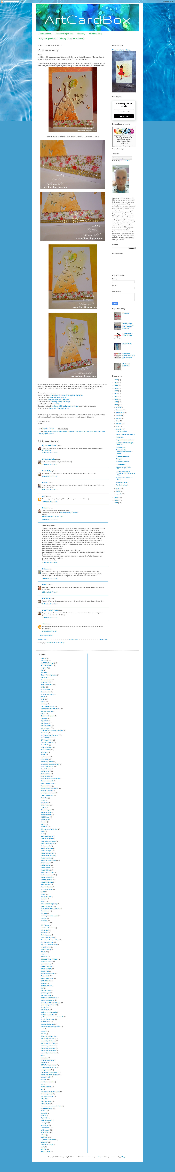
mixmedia (44, 932)
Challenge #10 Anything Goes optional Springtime (66, 395)
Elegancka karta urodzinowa (125, 440)
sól (42, 1055)
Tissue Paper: (45, 1103)
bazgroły (44, 672)
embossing (56, 431)
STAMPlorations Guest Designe (127, 334)
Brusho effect (45, 689)
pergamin (44, 983)
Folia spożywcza (46, 786)
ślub (42, 1084)
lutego (118, 491)
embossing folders (47, 761)
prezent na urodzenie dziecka (50, 1002)
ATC (42, 670)
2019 (116, 399)
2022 (116, 391)
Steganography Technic (48, 1067)
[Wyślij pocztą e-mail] (59, 429)
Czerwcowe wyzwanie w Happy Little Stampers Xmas (128, 356)
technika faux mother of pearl (50, 1091)
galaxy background (47, 795)
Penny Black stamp (47, 978)
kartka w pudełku (46, 877)
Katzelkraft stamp (46, 887)
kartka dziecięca (46, 851)
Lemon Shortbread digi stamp (50, 908)
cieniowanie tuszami (47, 706)
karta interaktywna (47, 838)
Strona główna (44, 34)
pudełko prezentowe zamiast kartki (52, 1017)
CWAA (43, 713)
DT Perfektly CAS (46, 740)
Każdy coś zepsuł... (122, 482)
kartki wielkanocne (91, 431)
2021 (116, 393)
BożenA (45, 569)
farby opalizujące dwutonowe (50, 778)
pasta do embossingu (48, 973)
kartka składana (46, 867)
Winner (43, 1135)
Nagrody (81, 34)
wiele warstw (45, 1130)
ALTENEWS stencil (47, 665)
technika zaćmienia (47, 1096)
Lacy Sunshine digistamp (49, 904)
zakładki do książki (47, 1144)
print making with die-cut (49, 1005)
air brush (44, 658)
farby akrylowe (46, 774)
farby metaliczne (46, 776)
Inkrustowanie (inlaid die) (49, 829)
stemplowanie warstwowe (49, 1072)
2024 (116, 385)
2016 (116, 497)
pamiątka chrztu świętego (49, 959)
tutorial (43, 1115)
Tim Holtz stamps (46, 1101)
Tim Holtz (44, 1098)
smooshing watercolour (48, 1050)
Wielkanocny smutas (122, 461)
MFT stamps (45, 925)
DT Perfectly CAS (46, 737)
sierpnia (119, 418)
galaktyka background (48, 793)
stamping (44, 1062)
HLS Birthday (45, 817)
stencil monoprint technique (50, 1074)
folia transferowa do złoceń (49, 788)
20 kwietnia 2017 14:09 (49, 464)
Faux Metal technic (47, 781)
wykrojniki (45, 433)
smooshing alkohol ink (48, 1041)
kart (42, 834)
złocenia (43, 1149)
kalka (43, 831)
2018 (116, 402)
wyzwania (51, 433)
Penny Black (45, 976)
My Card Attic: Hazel (49, 445)
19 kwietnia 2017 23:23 (49, 453)
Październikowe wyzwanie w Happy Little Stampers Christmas (128, 325)
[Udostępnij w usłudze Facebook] (65, 429)
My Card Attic (46, 450)
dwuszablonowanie (47, 742)
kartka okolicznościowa (67, 431)
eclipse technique (46, 747)
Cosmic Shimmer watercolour (50, 708)
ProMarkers (45, 1009)
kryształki (44, 899)
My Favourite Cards (47, 942)
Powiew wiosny (120, 447)
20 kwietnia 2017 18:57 (49, 490)
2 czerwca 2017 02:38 (49, 631)
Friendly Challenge (47, 790)
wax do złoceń (45, 1127)
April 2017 (57, 404)
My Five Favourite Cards (49, 944)
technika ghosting (46, 1094)
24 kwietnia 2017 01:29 (49, 617)
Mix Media (44, 930)
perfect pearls (45, 981)
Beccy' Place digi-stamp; (49, 675)
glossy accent (45, 805)
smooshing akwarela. (48, 1038)
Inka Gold (44, 826)
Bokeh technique (46, 680)
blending (44, 677)
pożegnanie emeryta (47, 1000)
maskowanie (45, 923)
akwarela (44, 660)
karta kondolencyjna (47, 843)
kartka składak (45, 865)
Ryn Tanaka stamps (47, 1024)
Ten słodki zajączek (122, 485)
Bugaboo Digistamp (47, 694)
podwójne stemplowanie (49, 997)
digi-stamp (44, 718)
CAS (42, 699)
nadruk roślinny (46, 949)
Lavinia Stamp (127, 343)
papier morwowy (46, 966)
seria (42, 1029)
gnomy (43, 807)
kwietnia (119, 429)
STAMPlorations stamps (49, 1065)
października (120, 412)
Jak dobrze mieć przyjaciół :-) (125, 434)
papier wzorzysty (46, 968)
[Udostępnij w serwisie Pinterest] (67, 429)
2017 (116, 405)
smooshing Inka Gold (48, 1043)
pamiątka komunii (46, 961)
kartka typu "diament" (48, 872)
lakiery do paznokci (47, 906)
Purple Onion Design (47, 1019)
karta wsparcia (46, 846)
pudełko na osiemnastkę (49, 1012)
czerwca (119, 423)
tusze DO (44, 1113)
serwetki (43, 1031)
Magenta (44, 913)
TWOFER (44, 1118)
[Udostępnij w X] (63, 429)
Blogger (123, 1157)
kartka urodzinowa (47, 875)
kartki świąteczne (80, 431)
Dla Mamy (125, 313)
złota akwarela (45, 1151)
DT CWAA (44, 733)
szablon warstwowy (47, 1082)
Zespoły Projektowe (64, 34)
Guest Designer (46, 810)
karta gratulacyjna (47, 836)
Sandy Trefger (47, 471)
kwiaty (43, 901)
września (119, 415)
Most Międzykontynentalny (49, 940)
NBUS (99, 431)
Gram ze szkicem (121, 431)
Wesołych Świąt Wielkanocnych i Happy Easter (124, 451)
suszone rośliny (46, 1077)
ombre (43, 954)
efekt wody (44, 752)
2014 (116, 503)
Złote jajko (119, 459)
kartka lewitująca (46, 858)
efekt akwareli (48, 431)
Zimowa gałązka (121, 464)
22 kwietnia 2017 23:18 (49, 578)
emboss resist (45, 757)
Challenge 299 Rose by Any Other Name (65, 406)
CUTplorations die (47, 711)
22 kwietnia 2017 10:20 (49, 562)
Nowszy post (42, 639)
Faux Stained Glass (47, 783)
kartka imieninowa (47, 853)
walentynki (44, 1123)
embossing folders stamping (50, 764)
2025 (116, 382)
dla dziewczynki (46, 725)
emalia (43, 754)
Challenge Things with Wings (60, 402)
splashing (44, 1058)
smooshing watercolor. (48, 1048)
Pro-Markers (45, 1007)
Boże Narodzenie (46, 684)
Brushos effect (45, 692)
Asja (43, 496)
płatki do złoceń (46, 995)
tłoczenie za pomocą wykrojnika (51, 1106)
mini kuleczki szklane (48, 928)
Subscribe (124, 116)
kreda (43, 891)
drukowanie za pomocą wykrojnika (52, 730)
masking (44, 920)
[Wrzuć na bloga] (61, 429)
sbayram (100, 1157)
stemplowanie (45, 1070)
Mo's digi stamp (46, 935)
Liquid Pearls (45, 911)
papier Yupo (45, 971)
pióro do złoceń (46, 990)
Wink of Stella (45, 1132)
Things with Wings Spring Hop (59, 408)
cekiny (43, 701)
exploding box (45, 771)
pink (42, 988)
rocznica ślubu (45, 1021)
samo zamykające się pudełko (50, 1026)
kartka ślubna (45, 870)
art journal (44, 668)
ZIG (42, 1147)
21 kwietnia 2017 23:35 (49, 501)
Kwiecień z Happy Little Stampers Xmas (123, 468)
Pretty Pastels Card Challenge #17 (59, 399)
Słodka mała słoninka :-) (126, 364)
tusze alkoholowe (46, 1108)
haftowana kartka (46, 814)
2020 (116, 396)
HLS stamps (45, 819)
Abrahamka (119, 437)
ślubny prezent (46, 1086)
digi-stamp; (44, 721)
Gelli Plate (44, 798)
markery (43, 918)
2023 (116, 388)
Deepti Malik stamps (47, 716)
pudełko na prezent (47, 1014)
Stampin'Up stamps (47, 1060)
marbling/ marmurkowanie (49, 916)
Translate (127, 160)
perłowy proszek (46, 985)
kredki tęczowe (46, 896)
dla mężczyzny (46, 728)
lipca (118, 421)
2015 (116, 500)
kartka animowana (47, 848)
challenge (44, 704)
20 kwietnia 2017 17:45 (49, 476)
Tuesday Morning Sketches (69, 512)
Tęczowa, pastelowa (122, 456)
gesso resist (45, 802)
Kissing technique (46, 889)
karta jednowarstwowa (48, 841)
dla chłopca (45, 723)
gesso (43, 800)
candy (43, 696)
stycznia (119, 494)
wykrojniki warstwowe (48, 1139)
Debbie (44, 508)
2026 (116, 380)
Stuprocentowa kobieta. (121, 50)
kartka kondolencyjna (48, 855)
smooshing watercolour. (48, 1053)
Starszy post (103, 639)
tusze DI (43, 1111)
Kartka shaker (45, 863)
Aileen (44, 624)
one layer (44, 956)
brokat (43, 687)
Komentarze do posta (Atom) (55, 643)
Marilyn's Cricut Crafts (50, 610)
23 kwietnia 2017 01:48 (49, 592)
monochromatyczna (47, 937)
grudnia (119, 407)
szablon (43, 1079)
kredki (43, 894)
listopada (119, 410)
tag (42, 1089)
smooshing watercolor (48, 1046)
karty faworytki (45, 884)
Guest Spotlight (46, 812)
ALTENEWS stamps (47, 663)
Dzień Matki (45, 745)
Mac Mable (46, 598)
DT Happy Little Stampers (49, 735)
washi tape (44, 1125)
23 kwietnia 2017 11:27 (49, 604)
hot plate (44, 822)
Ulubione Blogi (95, 34)
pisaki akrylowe (46, 993)
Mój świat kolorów (48, 459)
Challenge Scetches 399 (58, 397)
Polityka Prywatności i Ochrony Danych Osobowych (62, 38)
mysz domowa (45, 947)
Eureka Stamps (46, 769)
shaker (43, 1034)
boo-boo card (45, 682)
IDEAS (43, 824)
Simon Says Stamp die (48, 1036)
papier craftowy (46, 964)
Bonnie (44, 584)
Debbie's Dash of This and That (52, 516)
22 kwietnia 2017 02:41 (49, 519)
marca (118, 488)
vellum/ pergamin (46, 1120)
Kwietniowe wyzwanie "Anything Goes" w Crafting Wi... (125, 473)
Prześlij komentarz (46, 635)
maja (118, 426)
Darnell (44, 482)
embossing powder (47, 766)
